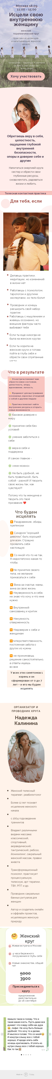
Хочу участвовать (26, 76)
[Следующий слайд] (49, 1034)
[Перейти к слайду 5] (30, 1054)
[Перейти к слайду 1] (21, 1054)
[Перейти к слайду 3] (26, 1054)
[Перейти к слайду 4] (28, 1054)
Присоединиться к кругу (26, 988)
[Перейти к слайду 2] (23, 1054)
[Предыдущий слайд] (2, 1034)
